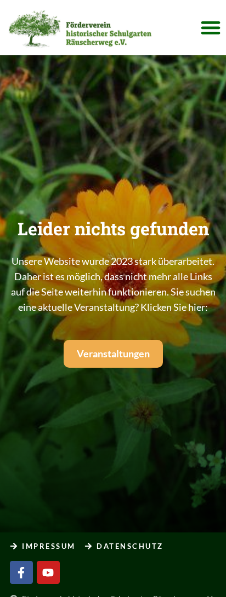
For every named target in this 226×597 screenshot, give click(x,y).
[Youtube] (48, 572)
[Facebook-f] (21, 572)
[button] (210, 27)
